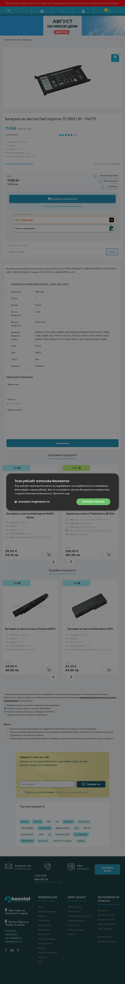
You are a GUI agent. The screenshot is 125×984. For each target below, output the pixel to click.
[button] (32, 501)
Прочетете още (61, 493)
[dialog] (62, 492)
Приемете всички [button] (93, 501)
